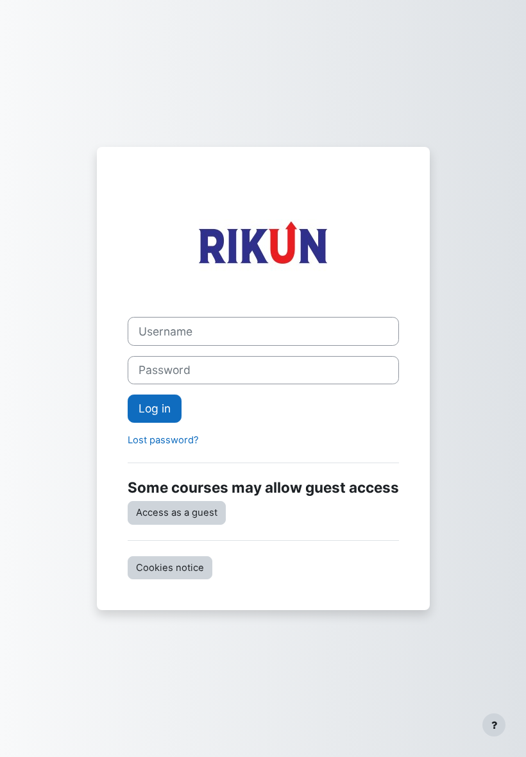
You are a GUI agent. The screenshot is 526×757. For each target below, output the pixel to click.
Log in (155, 408)
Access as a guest (176, 512)
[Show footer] (493, 724)
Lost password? (163, 440)
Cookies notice (170, 568)
